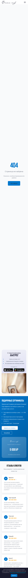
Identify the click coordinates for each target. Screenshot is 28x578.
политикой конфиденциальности (18, 572)
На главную (14, 183)
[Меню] (24, 2)
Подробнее (7, 433)
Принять (14, 575)
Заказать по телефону (10, 428)
